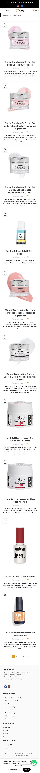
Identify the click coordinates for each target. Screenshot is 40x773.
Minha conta (8, 748)
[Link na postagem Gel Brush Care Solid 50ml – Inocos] (20, 228)
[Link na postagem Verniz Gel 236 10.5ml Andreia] (20, 545)
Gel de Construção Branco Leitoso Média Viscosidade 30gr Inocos (20, 377)
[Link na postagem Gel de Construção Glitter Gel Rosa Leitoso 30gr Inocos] (20, 39)
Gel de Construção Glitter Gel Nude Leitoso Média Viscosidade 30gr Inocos (20, 126)
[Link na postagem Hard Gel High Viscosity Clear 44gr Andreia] (20, 476)
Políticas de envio (10, 716)
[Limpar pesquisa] (33, 15)
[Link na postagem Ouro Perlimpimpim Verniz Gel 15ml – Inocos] (20, 610)
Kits (6, 736)
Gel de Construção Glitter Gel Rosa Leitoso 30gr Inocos (20, 63)
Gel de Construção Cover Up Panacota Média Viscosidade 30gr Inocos (20, 313)
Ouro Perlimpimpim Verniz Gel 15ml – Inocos (20, 634)
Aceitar (26, 769)
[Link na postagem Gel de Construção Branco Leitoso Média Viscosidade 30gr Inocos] (20, 351)
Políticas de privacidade (11, 701)
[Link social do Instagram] (9, 686)
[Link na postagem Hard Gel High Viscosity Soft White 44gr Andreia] (20, 415)
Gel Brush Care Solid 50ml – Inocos (20, 252)
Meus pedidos (9, 745)
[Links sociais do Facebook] (5, 686)
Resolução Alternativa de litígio (14, 698)
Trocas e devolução (10, 713)
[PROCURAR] (37, 15)
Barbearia (7, 727)
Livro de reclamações (11, 704)
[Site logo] (20, 10)
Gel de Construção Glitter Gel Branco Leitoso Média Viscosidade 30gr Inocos (20, 190)
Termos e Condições (11, 707)
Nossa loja (8, 719)
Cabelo (7, 730)
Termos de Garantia (10, 710)
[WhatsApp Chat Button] (34, 763)
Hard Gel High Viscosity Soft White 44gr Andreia (20, 439)
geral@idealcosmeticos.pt (15, 679)
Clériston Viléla (18, 68)
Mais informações (14, 769)
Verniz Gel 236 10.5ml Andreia (20, 576)
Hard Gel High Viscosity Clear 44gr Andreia (20, 500)
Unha (6, 733)
